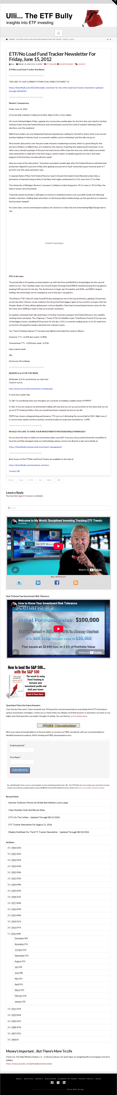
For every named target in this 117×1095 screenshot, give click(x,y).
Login (98, 1079)
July (16, 967)
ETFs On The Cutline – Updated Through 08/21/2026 (34, 817)
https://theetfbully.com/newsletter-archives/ (29, 465)
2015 (13, 915)
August (18, 961)
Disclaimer (50, 1079)
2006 (13, 1039)
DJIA (21, 480)
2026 (13, 847)
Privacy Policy (86, 1079)
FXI (40, 480)
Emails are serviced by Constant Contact (89, 788)
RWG (49, 480)
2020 (13, 884)
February (19, 995)
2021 (13, 878)
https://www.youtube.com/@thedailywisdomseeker (29, 1063)
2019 (13, 890)
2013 (13, 927)
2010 (13, 1015)
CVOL (10, 480)
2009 (13, 1021)
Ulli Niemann (60, 576)
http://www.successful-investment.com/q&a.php (31, 388)
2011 (13, 1009)
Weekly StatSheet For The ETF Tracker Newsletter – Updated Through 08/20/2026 (48, 832)
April (17, 984)
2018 (13, 897)
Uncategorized (66, 64)
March (17, 990)
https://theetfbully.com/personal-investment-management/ (35, 447)
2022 (13, 872)
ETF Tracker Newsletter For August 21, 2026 (30, 824)
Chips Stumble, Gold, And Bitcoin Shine (26, 810)
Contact (81, 64)
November (19, 944)
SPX (59, 480)
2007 (13, 1033)
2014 (13, 921)
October (18, 950)
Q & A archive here (78, 716)
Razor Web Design (75, 1089)
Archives (28, 1079)
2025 (13, 854)
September (20, 955)
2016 (13, 909)
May (16, 978)
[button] (58, 33)
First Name (15, 757)
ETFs (31, 480)
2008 (13, 1027)
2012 (13, 933)
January (18, 1001)
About (19, 1079)
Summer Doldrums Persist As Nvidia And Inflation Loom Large (38, 802)
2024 (13, 860)
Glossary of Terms (67, 1079)
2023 (13, 866)
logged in (22, 496)
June (17, 973)
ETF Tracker (51, 64)
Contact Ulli (14, 471)
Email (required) (17, 745)
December (19, 938)
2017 (13, 903)
